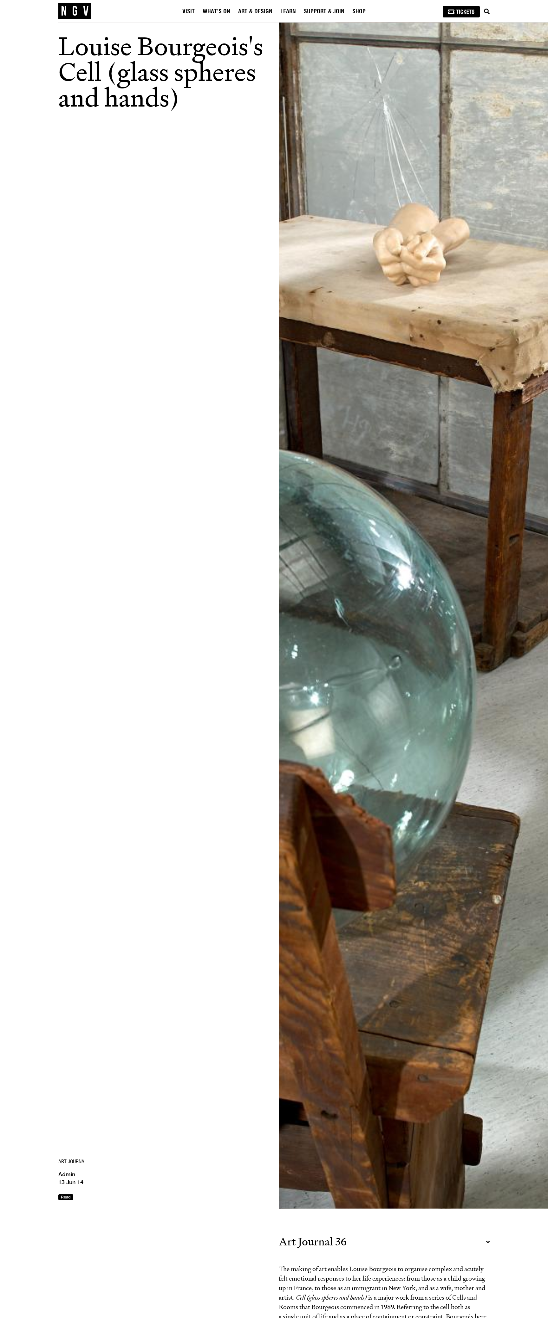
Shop (359, 12)
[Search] (487, 12)
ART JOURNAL (72, 1161)
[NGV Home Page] (74, 11)
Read (66, 1197)
